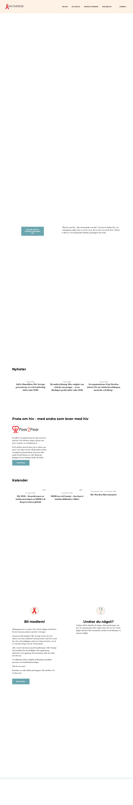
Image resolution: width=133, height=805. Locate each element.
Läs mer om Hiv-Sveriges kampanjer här (32, 231)
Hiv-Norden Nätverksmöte (103, 495)
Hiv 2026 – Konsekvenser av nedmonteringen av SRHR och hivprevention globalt (30, 499)
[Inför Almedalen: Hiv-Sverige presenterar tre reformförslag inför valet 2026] (30, 378)
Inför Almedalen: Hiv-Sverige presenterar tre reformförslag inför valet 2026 (30, 387)
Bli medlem (20, 681)
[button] (117, 374)
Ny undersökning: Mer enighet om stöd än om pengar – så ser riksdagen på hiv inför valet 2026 (67, 387)
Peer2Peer (21, 463)
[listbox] (122, 6)
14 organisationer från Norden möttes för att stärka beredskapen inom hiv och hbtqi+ (103, 387)
